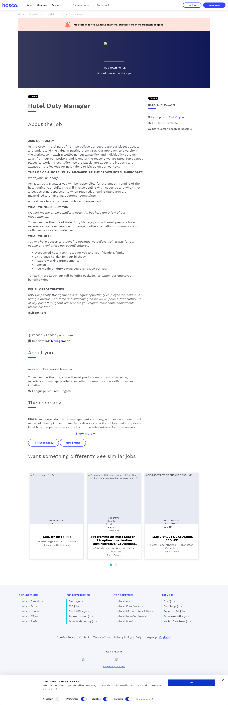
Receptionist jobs (174, 611)
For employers (80, 5)
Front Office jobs (79, 611)
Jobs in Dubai (29, 606)
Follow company (43, 442)
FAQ (138, 637)
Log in (192, 5)
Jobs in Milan (29, 616)
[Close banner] (223, 680)
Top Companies (124, 595)
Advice (55, 5)
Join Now (214, 5)
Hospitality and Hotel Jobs (43, 14)
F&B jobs (73, 606)
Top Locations (28, 595)
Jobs (29, 5)
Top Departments (78, 595)
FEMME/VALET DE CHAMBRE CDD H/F (172, 538)
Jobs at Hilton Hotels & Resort (135, 611)
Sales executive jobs (177, 616)
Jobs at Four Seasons (130, 606)
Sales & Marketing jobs (82, 621)
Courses (42, 5)
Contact (84, 637)
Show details (143, 699)
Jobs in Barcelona (32, 601)
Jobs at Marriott (126, 621)
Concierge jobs (173, 606)
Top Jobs (168, 595)
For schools (103, 5)
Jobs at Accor (125, 601)
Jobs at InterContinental (131, 616)
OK (191, 682)
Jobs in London (31, 611)
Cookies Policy (66, 637)
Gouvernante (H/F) (57, 536)
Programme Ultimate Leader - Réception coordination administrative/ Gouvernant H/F (114, 542)
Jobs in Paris (29, 621)
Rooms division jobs (80, 616)
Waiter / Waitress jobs (177, 621)
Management (150, 24)
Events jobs (75, 601)
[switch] (84, 699)
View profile (72, 442)
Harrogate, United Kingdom (168, 117)
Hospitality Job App (114, 666)
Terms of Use (101, 637)
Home (21, 14)
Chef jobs (169, 601)
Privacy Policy (123, 637)
